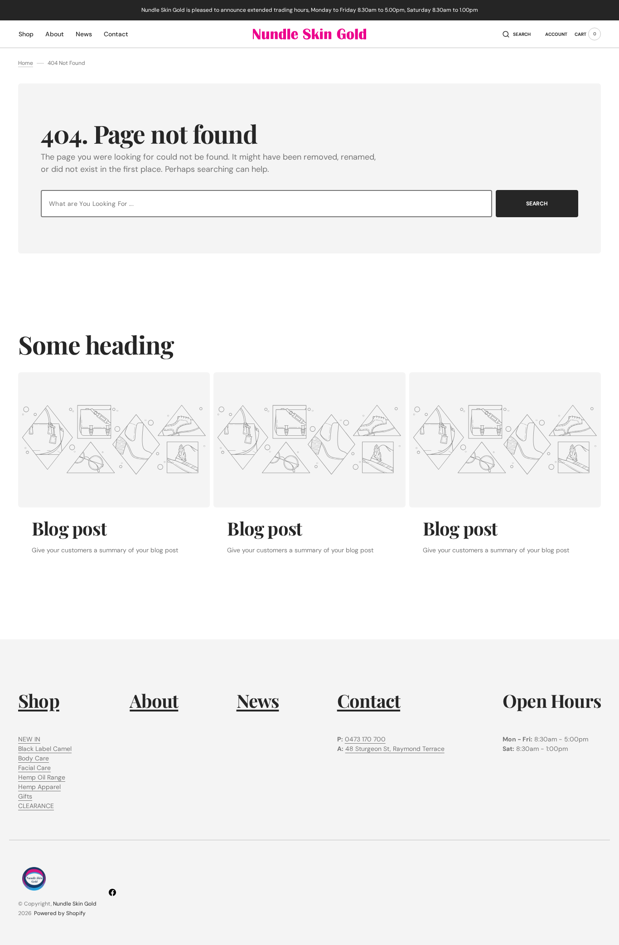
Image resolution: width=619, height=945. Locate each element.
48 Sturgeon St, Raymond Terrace (395, 749)
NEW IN (29, 739)
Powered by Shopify (60, 913)
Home (25, 63)
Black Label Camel (45, 749)
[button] (517, 34)
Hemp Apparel (39, 787)
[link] (114, 439)
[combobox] (266, 203)
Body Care (33, 758)
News (258, 700)
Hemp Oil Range (41, 777)
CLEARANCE (36, 806)
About (154, 700)
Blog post (69, 528)
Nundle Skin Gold (75, 903)
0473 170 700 (365, 739)
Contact (368, 700)
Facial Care (34, 768)
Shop (38, 700)
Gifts (25, 796)
